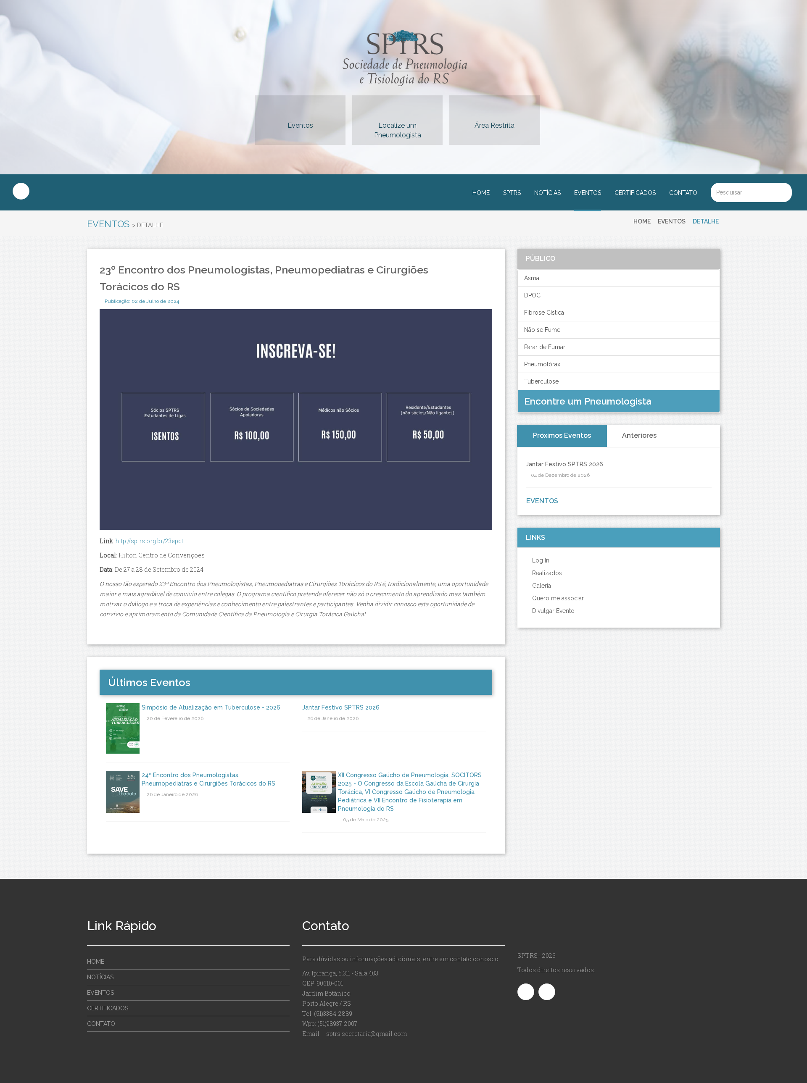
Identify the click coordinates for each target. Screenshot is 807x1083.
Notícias (547, 192)
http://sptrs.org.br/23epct (149, 541)
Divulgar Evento (552, 610)
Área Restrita (494, 125)
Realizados (546, 573)
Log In (539, 560)
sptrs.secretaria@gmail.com (366, 1034)
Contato (683, 192)
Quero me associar (557, 598)
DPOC (532, 295)
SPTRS (512, 192)
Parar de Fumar (544, 347)
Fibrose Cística (544, 312)
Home (481, 192)
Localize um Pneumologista (397, 130)
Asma (531, 278)
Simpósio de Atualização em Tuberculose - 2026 (211, 707)
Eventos (300, 125)
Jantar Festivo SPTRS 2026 (341, 707)
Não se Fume (542, 329)
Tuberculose (541, 381)
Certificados (635, 192)
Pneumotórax (542, 364)
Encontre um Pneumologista (589, 401)
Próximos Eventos (562, 435)
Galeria (540, 585)
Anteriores (639, 435)
